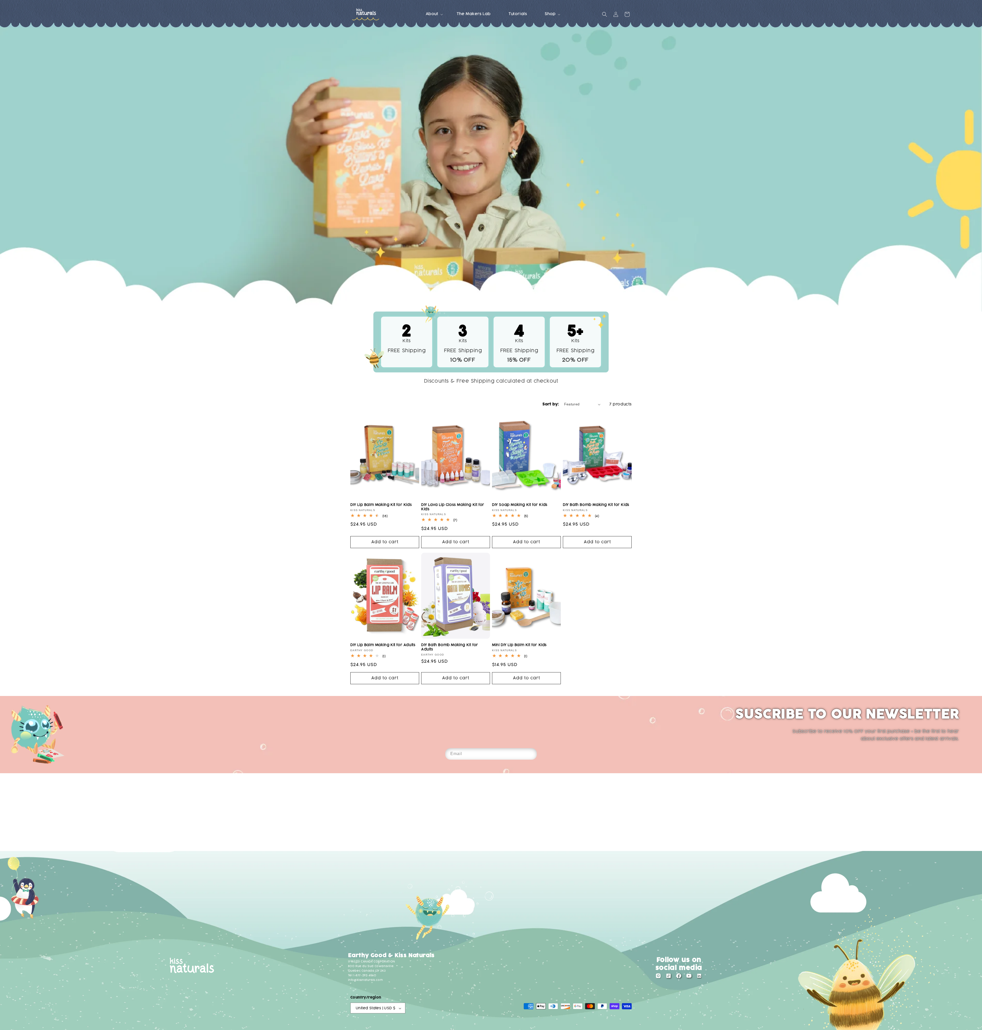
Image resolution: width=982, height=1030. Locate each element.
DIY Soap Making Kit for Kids (520, 504)
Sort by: (550, 404)
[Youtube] (689, 977)
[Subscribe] (531, 754)
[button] (432, 14)
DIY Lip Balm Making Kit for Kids (381, 504)
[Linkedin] (699, 977)
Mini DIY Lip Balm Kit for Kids (519, 645)
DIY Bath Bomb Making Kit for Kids (596, 504)
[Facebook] (679, 977)
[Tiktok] (668, 977)
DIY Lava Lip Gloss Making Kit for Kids (452, 507)
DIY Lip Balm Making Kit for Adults (382, 645)
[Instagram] (658, 977)
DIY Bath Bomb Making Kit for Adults (449, 647)
